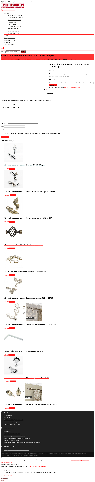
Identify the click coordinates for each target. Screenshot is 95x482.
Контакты (7, 42)
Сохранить (4, 476)
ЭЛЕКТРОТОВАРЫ (13, 29)
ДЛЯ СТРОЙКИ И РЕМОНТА (15, 15)
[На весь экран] (5, 478)
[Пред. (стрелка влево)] (1, 480)
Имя (2, 126)
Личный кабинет (9, 44)
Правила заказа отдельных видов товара (17, 438)
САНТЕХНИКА (12, 24)
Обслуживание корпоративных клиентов (16, 450)
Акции (6, 35)
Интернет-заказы (9, 38)
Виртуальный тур (9, 40)
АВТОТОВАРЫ (12, 22)
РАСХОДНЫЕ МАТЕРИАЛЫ (15, 18)
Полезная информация (11, 422)
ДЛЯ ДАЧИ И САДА (13, 33)
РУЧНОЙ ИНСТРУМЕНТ (14, 20)
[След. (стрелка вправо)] (3, 480)
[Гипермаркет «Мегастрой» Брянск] (12, 7)
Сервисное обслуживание (12, 434)
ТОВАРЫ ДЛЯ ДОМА (13, 31)
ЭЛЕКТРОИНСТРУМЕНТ (14, 26)
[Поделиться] (3, 478)
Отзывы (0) (49, 89)
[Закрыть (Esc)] (1, 478)
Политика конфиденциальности (13, 420)
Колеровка (7, 431)
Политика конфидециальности (80, 460)
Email (3, 130)
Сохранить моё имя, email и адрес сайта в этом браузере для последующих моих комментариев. (31, 133)
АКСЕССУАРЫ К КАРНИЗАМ (72, 87)
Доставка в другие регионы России (14, 436)
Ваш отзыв (4, 123)
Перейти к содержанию (8, 10)
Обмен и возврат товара (11, 440)
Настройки (4, 462)
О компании (8, 415)
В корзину (53, 85)
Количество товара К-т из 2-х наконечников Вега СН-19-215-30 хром (69, 83)
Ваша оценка (5, 107)
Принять (10, 462)
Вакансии (7, 417)
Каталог (6, 13)
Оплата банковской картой (12, 424)
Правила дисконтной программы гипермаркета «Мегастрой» (22, 442)
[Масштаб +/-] (7, 478)
